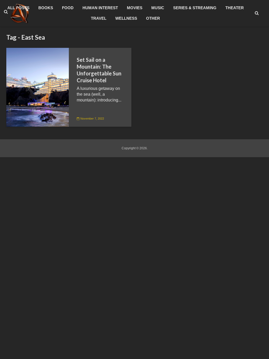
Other (153, 18)
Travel (98, 18)
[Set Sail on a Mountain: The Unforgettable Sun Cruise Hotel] (37, 87)
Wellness (126, 18)
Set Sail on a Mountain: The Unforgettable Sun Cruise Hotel (99, 70)
